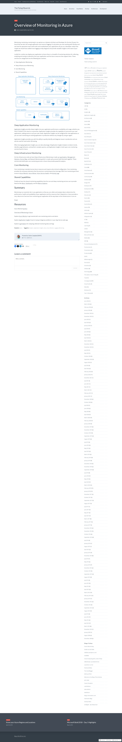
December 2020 (88, 399)
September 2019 (88, 436)
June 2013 (86, 583)
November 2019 (88, 430)
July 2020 (86, 405)
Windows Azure (89, 98)
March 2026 (87, 304)
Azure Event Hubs (89, 75)
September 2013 (88, 574)
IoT (85, 83)
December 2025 (88, 313)
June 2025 (86, 319)
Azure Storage (93, 77)
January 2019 (87, 460)
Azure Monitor (24, 173)
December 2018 (88, 463)
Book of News (98, 77)
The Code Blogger (88, 671)
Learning (87, 83)
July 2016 (86, 540)
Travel (85, 278)
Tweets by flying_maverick (90, 61)
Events (95, 81)
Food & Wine (87, 204)
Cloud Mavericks (40, 1)
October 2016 (87, 534)
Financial (86, 201)
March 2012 (87, 626)
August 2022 (87, 362)
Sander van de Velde (89, 649)
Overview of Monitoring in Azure (23, 212)
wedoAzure (87, 692)
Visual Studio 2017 (93, 96)
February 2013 (87, 595)
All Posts (25, 237)
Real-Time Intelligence (98, 88)
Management (87, 231)
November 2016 (88, 531)
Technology (99, 92)
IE (104, 81)
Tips (104, 92)
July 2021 (86, 381)
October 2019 (87, 433)
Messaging (101, 83)
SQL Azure (95, 90)
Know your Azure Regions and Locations (20, 722)
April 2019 (86, 451)
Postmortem (87, 247)
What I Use (47, 1)
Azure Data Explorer (89, 143)
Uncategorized (87, 281)
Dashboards (29, 183)
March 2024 (87, 341)
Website (30, 237)
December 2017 (88, 494)
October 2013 (87, 571)
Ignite (106, 81)
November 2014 (88, 555)
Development (103, 8)
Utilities (85, 94)
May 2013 (86, 586)
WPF (102, 98)
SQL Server (100, 90)
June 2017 (86, 509)
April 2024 (86, 338)
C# (103, 77)
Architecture (94, 8)
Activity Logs (55, 173)
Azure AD (86, 127)
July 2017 (86, 506)
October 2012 (87, 605)
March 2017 (87, 519)
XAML (104, 98)
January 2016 (87, 543)
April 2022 (86, 368)
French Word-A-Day (89, 646)
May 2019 (86, 448)
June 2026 (86, 301)
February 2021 (87, 393)
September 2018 (88, 469)
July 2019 (86, 442)
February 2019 (87, 457)
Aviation (86, 121)
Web (85, 287)
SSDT (93, 92)
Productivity (87, 253)
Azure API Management (89, 130)
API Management (99, 68)
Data (99, 79)
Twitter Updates (89, 58)
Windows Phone (96, 98)
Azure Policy (87, 152)
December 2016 (88, 528)
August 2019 (87, 439)
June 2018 (86, 476)
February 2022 (87, 371)
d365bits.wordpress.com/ (90, 652)
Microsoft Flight (90, 86)
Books (85, 158)
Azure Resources (63, 1)
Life (85, 228)
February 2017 (87, 522)
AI (91, 68)
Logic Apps (91, 83)
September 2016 (88, 537)
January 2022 (87, 374)
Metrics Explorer (42, 183)
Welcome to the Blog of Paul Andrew (93, 677)
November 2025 (88, 316)
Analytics (31, 228)
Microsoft (105, 83)
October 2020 (87, 402)
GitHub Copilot (87, 213)
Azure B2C (86, 133)
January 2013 (87, 598)
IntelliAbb (86, 655)
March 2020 (87, 417)
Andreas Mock (87, 701)
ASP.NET (89, 70)
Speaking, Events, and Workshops (29, 1)
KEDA (85, 222)
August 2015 (87, 546)
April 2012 (86, 623)
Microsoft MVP (96, 86)
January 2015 (87, 552)
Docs (26, 209)
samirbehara (87, 686)
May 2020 (86, 411)
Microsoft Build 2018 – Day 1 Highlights (81, 722)
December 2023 (88, 344)
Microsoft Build (99, 85)
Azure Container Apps (89, 139)
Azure (65, 8)
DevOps (87, 8)
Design (102, 79)
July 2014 (86, 558)
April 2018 (86, 482)
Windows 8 (100, 96)
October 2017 (87, 497)
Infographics (87, 216)
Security (103, 88)
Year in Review (87, 293)
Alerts (23, 183)
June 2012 (86, 617)
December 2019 (88, 427)
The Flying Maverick (22, 8)
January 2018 (87, 491)
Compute (91, 79)
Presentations (91, 88)
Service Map (23, 159)
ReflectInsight (87, 259)
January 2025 (87, 325)
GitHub (99, 81)
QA (85, 256)
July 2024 (86, 328)
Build (102, 77)
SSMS (96, 92)
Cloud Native (79, 8)
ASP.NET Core (94, 70)
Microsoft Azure (92, 85)
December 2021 (88, 377)
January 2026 (87, 310)
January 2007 (87, 632)
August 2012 (87, 611)
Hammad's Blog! (88, 698)
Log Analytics (63, 157)
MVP (104, 86)
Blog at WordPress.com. (20, 736)
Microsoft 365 (86, 85)
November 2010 (88, 629)
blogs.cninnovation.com (90, 695)
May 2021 (86, 387)
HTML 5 (102, 81)
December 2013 (88, 568)
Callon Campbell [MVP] (21, 30)
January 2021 (87, 396)
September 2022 (88, 359)
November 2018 (88, 466)
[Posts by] (15, 30)
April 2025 (86, 322)
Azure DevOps (99, 73)
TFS (102, 92)
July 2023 (86, 350)
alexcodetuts (87, 689)
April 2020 (86, 414)
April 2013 (86, 589)
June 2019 (86, 445)
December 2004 (88, 638)
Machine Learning (96, 83)
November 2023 (88, 347)
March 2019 (87, 454)
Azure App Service (93, 73)
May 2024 (86, 335)
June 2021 (86, 384)
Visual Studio (91, 94)
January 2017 (87, 525)
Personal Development (89, 244)
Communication (88, 173)
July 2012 (86, 614)
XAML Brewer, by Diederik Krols (91, 661)
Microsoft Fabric (88, 235)
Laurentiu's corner (88, 665)
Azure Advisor (32, 173)
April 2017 (86, 516)
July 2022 (86, 365)
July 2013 (86, 580)
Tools (106, 92)
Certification (87, 164)
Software (86, 268)
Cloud (105, 77)
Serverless (71, 8)
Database (86, 179)
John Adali (86, 680)
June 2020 (86, 408)
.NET (85, 68)
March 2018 (87, 485)
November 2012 (88, 601)
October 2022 (87, 356)
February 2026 (87, 307)
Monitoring (61, 228)
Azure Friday (96, 75)
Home (15, 1)
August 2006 (87, 635)
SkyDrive (92, 90)
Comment (75, 268)
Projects (19, 1)
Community (87, 79)
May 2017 (86, 512)
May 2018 (86, 479)
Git (97, 81)
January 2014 (87, 565)
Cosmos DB (96, 79)
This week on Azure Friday (90, 274)
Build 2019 (86, 161)
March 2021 (87, 390)
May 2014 (86, 562)
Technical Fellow (88, 668)
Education (86, 195)
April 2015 (86, 549)
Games (86, 207)
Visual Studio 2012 (99, 94)
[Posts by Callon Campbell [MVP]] (18, 237)
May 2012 (86, 620)
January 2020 (87, 423)
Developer (86, 185)
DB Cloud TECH (88, 674)
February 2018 (87, 488)
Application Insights (19, 129)
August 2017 (87, 503)
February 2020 (87, 420)
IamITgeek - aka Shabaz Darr (91, 704)
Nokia (87, 88)
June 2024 (86, 331)
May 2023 (86, 353)
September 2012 (88, 608)
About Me (52, 1)
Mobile (86, 238)
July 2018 (86, 473)
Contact (57, 1)
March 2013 (87, 592)
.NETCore (89, 68)
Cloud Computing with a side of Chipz (93, 658)
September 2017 (88, 500)
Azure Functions (88, 149)
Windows (86, 290)
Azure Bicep (87, 136)
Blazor (85, 155)
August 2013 (87, 577)
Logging (56, 228)
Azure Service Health (43, 173)
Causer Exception (88, 683)
